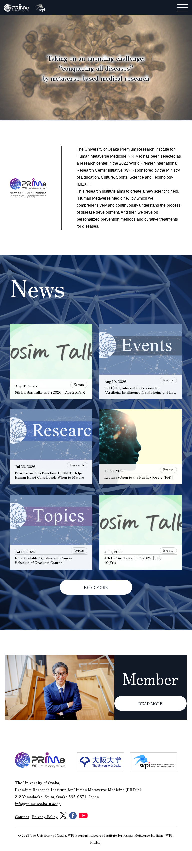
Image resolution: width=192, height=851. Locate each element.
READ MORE (96, 587)
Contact (22, 816)
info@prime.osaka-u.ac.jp (38, 803)
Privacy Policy (45, 816)
